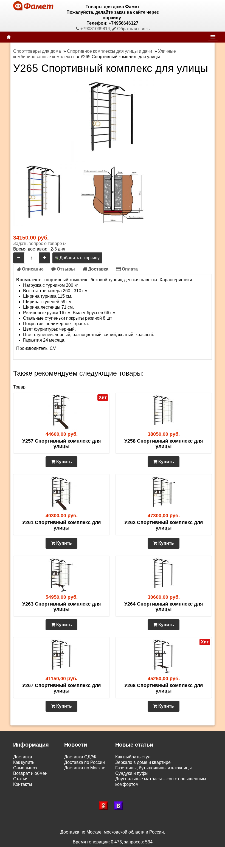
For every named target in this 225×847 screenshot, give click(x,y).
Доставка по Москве (84, 768)
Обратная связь (133, 28)
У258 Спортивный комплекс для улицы (163, 443)
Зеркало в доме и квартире (143, 762)
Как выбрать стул (132, 757)
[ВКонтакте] (120, 806)
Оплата (129, 269)
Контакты (22, 784)
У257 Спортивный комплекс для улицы (61, 443)
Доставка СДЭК (80, 757)
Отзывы (65, 269)
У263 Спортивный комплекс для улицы (61, 606)
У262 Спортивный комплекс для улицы (163, 525)
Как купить (23, 762)
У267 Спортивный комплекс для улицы (61, 688)
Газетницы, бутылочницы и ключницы (153, 768)
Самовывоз (25, 768)
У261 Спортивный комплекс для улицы (61, 525)
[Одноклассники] (105, 806)
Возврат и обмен (30, 773)
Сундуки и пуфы (131, 773)
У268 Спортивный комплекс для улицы (163, 688)
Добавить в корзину (79, 257)
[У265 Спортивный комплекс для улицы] (112, 120)
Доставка (97, 269)
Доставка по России (84, 762)
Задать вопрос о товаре (37, 243)
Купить (63, 461)
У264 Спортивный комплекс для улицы (163, 606)
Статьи (20, 778)
